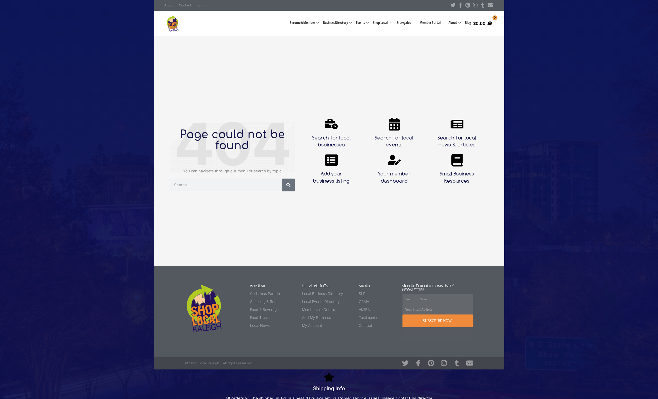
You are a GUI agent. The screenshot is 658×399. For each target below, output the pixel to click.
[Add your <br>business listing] (331, 160)
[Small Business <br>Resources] (457, 160)
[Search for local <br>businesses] (331, 124)
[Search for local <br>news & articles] (457, 124)
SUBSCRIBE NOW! (438, 321)
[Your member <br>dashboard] (394, 160)
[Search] (288, 185)
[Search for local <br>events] (394, 124)
